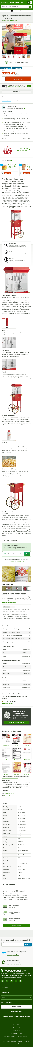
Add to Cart (7, 173)
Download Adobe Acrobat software (10, 778)
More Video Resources (9, 602)
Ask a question (13, 20)
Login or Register (16, 925)
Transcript (6, 606)
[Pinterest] (20, 981)
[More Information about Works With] (11, 160)
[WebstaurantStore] (16, 970)
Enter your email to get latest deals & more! (15, 941)
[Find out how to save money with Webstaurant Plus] (1, 165)
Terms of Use (12, 561)
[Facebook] (11, 981)
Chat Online (8, 1016)
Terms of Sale (16, 1025)
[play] (16, 574)
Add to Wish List (16, 91)
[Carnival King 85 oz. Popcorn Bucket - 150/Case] (9, 169)
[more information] (24, 108)
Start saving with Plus (13, 955)
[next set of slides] (31, 169)
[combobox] (16, 7)
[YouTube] (6, 981)
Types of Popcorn (14, 793)
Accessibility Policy (16, 1033)
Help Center (16, 1006)
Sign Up (27, 945)
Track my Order (16, 1012)
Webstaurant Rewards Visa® (15, 86)
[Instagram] (2, 981)
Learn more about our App (14, 964)
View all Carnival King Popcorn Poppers (23, 149)
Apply (29, 86)
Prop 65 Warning (7, 703)
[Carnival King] (8, 150)
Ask (27, 554)
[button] (4, 57)
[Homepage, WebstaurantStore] (16, 2)
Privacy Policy (20, 561)
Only (3, 70)
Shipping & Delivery (23, 1016)
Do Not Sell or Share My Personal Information (16, 1036)
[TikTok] (16, 981)
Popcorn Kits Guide (14, 796)
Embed (12, 606)
